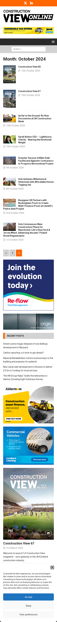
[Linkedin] (31, 3)
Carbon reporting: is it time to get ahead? (23, 352)
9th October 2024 (15, 167)
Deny (28, 605)
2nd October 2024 (15, 213)
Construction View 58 (29, 66)
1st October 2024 (14, 239)
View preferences (28, 614)
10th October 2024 (30, 70)
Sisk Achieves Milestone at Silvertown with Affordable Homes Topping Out (36, 182)
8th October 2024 (15, 188)
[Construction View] (9, 74)
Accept (28, 597)
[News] (9, 118)
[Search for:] (29, 49)
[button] (52, 567)
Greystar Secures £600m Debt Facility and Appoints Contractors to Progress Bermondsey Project (36, 161)
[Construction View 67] (28, 504)
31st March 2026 (14, 548)
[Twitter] (25, 3)
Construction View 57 (29, 91)
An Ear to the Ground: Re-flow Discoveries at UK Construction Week (34, 118)
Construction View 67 (18, 543)
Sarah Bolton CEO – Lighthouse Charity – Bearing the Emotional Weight (34, 140)
